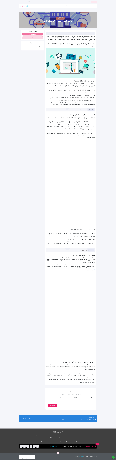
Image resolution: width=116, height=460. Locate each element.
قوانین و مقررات (68, 441)
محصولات (42, 441)
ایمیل (60, 397)
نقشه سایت (34, 441)
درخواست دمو (32, 34)
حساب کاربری (93, 1)
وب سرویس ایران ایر (83, 109)
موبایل (75, 397)
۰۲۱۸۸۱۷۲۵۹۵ (93, 446)
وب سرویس (84, 10)
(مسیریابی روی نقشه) (53, 446)
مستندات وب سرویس (78, 441)
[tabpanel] (58, 446)
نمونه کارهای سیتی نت (57, 441)
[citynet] (24, 6)
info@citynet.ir (29, 1)
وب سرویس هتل (77, 10)
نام (91, 397)
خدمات (89, 10)
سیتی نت (94, 10)
